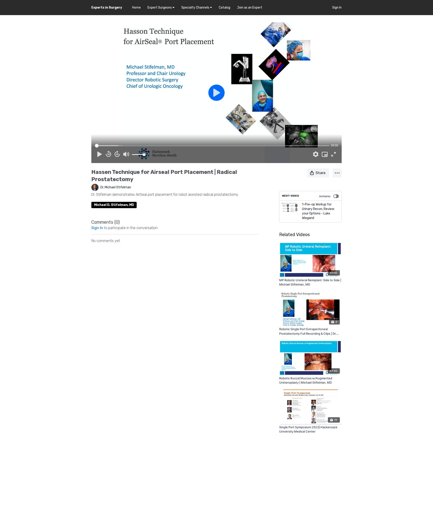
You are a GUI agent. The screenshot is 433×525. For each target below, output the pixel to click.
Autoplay (325, 196)
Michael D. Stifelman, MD (114, 205)
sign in (97, 228)
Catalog (224, 7)
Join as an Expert (249, 7)
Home (136, 7)
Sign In (337, 7)
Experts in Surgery (106, 7)
